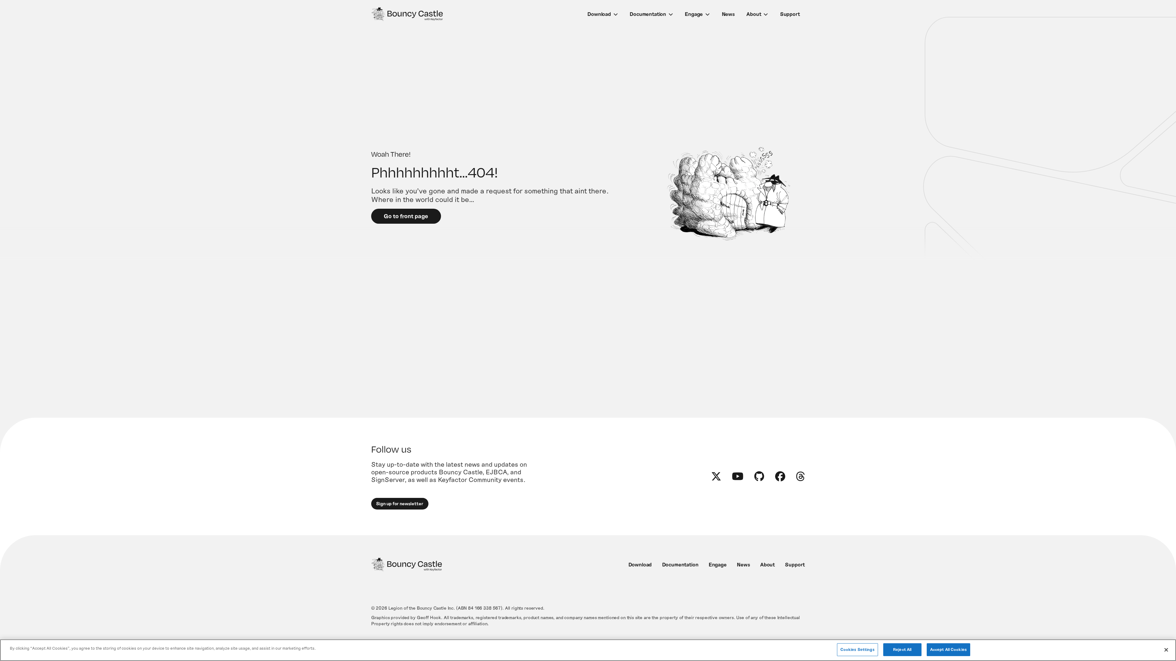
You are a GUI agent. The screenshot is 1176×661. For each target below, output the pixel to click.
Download (599, 14)
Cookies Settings (857, 649)
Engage (694, 14)
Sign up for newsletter (399, 503)
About (753, 14)
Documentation (648, 14)
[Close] (1166, 649)
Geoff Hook (429, 617)
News (728, 14)
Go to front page (406, 215)
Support (790, 14)
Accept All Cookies (948, 649)
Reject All (902, 649)
